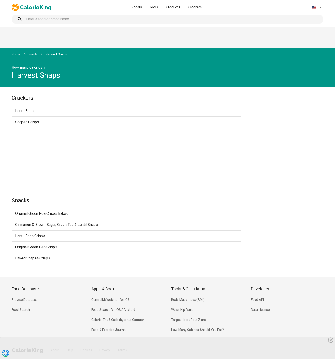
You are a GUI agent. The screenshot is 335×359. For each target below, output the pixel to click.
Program (195, 7)
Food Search (21, 310)
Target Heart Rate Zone (188, 320)
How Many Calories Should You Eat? (197, 330)
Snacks (20, 200)
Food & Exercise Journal (108, 330)
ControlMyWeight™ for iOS (110, 299)
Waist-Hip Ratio (182, 310)
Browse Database (25, 299)
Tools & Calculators (189, 288)
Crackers (22, 98)
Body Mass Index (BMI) (187, 299)
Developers (261, 288)
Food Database (25, 288)
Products (173, 7)
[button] (316, 7)
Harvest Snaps (56, 54)
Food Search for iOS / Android (113, 310)
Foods (136, 7)
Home (16, 54)
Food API (257, 299)
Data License (260, 310)
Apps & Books (104, 288)
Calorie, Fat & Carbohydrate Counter (117, 320)
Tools (153, 7)
